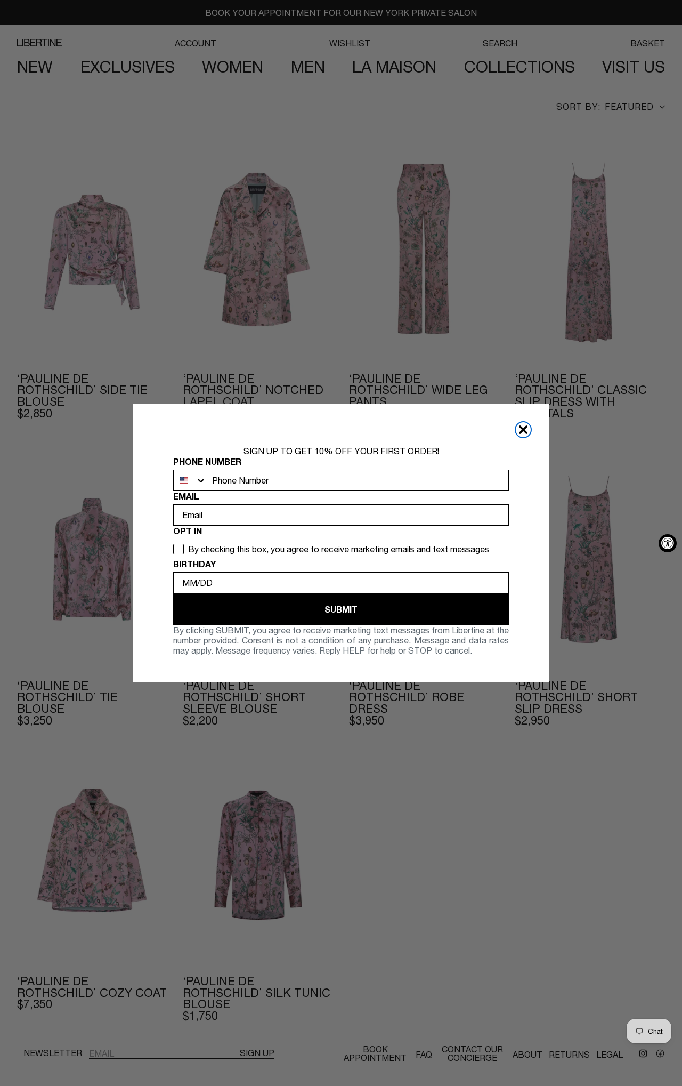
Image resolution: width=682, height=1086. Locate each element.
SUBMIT (341, 609)
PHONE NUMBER (207, 461)
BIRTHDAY (194, 564)
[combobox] (190, 480)
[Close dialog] (523, 430)
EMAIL (186, 496)
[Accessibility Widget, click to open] (668, 543)
